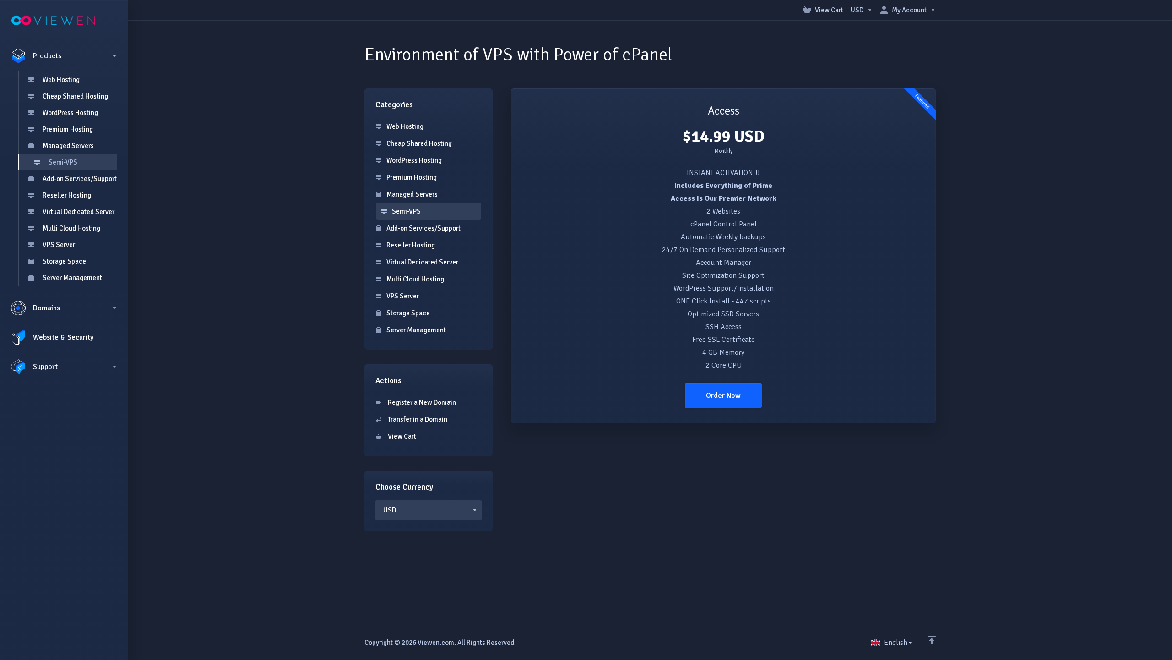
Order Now (723, 395)
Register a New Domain (420, 402)
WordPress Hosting (70, 113)
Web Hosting (61, 80)
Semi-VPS (63, 162)
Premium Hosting (68, 129)
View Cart (400, 436)
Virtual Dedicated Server (78, 212)
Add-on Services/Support (80, 179)
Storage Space (64, 261)
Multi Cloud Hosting (71, 228)
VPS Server (59, 245)
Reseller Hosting (67, 195)
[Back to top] (931, 640)
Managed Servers (68, 146)
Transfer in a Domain (416, 419)
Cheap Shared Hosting (75, 96)
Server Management (72, 278)
